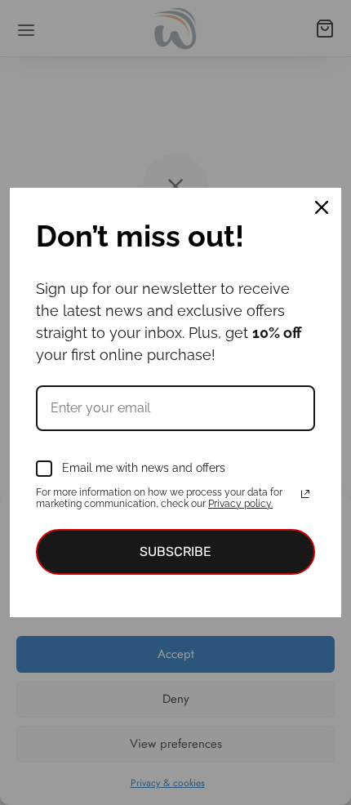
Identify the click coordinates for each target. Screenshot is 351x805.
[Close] (321, 207)
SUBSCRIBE (175, 551)
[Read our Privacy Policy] (305, 494)
